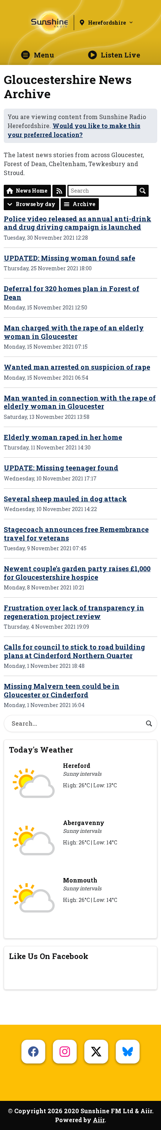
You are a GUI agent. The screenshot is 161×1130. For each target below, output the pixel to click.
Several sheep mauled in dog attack (65, 498)
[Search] (149, 723)
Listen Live (120, 54)
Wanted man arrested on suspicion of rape (77, 366)
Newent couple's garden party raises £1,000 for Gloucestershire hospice (77, 573)
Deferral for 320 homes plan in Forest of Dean (71, 293)
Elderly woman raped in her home (63, 437)
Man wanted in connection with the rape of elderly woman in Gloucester (80, 402)
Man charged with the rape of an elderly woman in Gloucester (74, 332)
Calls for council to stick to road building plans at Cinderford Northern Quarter (74, 651)
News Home (31, 190)
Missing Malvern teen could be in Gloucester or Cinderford (61, 690)
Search (143, 191)
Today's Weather (41, 749)
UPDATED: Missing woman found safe (69, 257)
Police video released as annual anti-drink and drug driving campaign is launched (77, 223)
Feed (59, 191)
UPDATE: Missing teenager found (61, 467)
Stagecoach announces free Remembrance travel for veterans (76, 533)
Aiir (98, 1120)
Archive (84, 204)
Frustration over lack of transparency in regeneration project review (74, 612)
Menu (44, 54)
